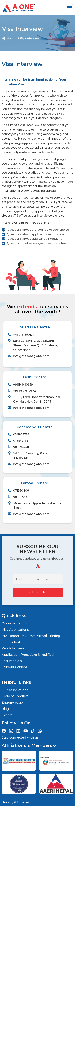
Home (10, 38)
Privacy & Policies (15, 802)
